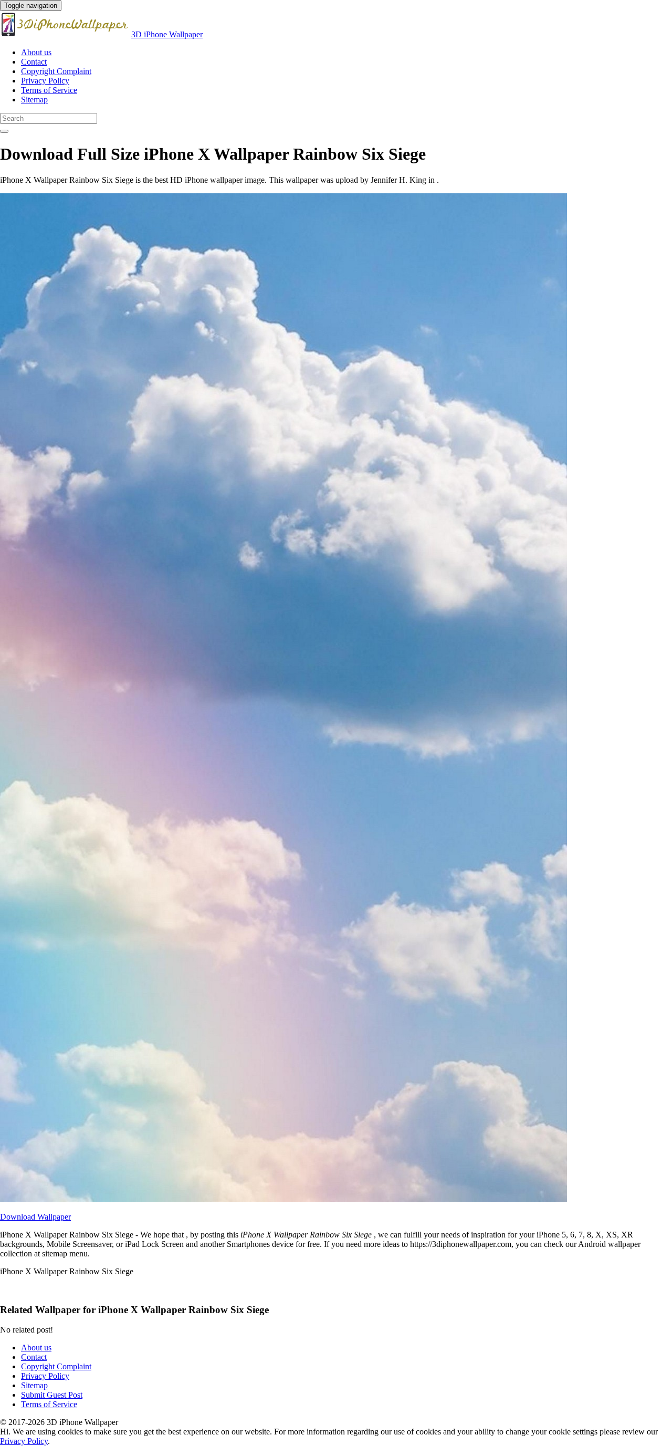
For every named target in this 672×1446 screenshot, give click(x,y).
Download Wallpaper (35, 1216)
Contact (34, 61)
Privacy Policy (45, 80)
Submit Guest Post (51, 1394)
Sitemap (34, 99)
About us (36, 52)
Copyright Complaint (56, 71)
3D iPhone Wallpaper (167, 34)
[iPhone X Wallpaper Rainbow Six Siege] (283, 1198)
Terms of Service (49, 90)
